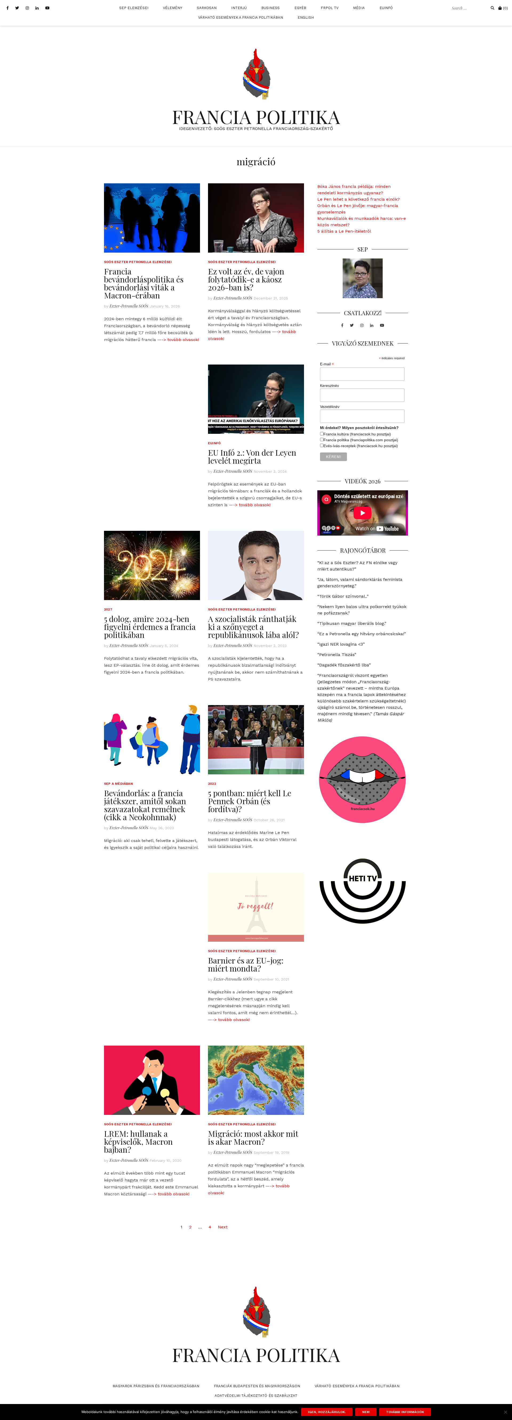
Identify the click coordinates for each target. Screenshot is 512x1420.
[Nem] (505, 1412)
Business (270, 8)
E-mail (327, 364)
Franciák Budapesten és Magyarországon (257, 1386)
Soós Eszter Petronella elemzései (138, 262)
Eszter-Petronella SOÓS (129, 306)
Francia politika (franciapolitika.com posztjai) (360, 440)
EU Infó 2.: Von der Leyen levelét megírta (252, 456)
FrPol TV (329, 8)
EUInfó (386, 8)
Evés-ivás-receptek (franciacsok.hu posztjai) (360, 446)
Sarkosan (207, 8)
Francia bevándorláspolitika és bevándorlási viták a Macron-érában (143, 283)
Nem (366, 1412)
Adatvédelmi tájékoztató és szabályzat (256, 1396)
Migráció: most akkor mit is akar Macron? (253, 1137)
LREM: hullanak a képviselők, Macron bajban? (138, 1141)
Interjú (239, 8)
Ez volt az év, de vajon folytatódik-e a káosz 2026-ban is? (246, 279)
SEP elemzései (133, 8)
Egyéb (300, 8)
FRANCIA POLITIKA (256, 116)
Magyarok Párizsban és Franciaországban (156, 1386)
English (306, 17)
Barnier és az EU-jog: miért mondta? (245, 964)
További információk (405, 1412)
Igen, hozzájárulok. (327, 1412)
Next (222, 1226)
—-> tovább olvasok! (178, 339)
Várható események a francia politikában (240, 17)
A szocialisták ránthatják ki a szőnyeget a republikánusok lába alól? (253, 626)
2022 (212, 784)
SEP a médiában (118, 784)
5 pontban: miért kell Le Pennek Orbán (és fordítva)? (249, 801)
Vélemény (172, 8)
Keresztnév (329, 385)
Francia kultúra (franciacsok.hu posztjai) (357, 434)
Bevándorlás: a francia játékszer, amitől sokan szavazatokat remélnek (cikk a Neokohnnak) (145, 805)
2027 (108, 609)
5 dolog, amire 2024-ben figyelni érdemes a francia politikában (150, 626)
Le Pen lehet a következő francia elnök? (358, 199)
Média (359, 8)
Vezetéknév (329, 406)
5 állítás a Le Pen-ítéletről (344, 231)
